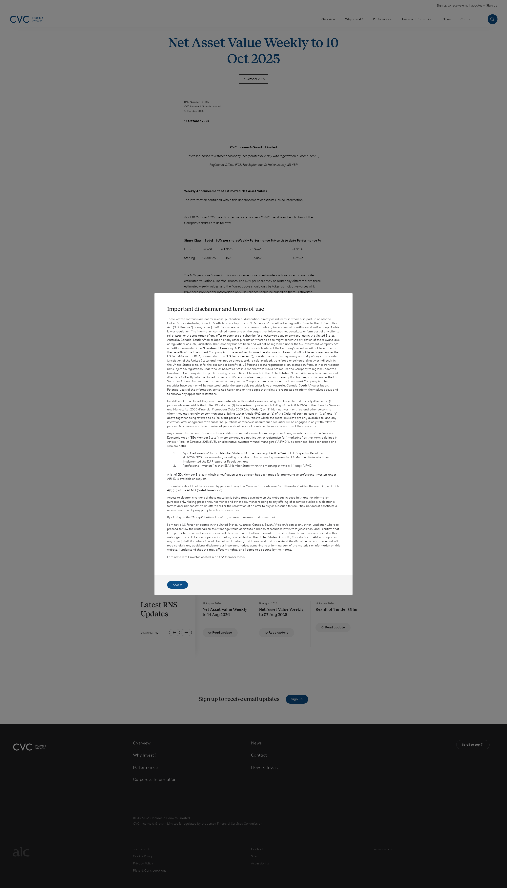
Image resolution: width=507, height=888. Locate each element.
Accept (177, 585)
